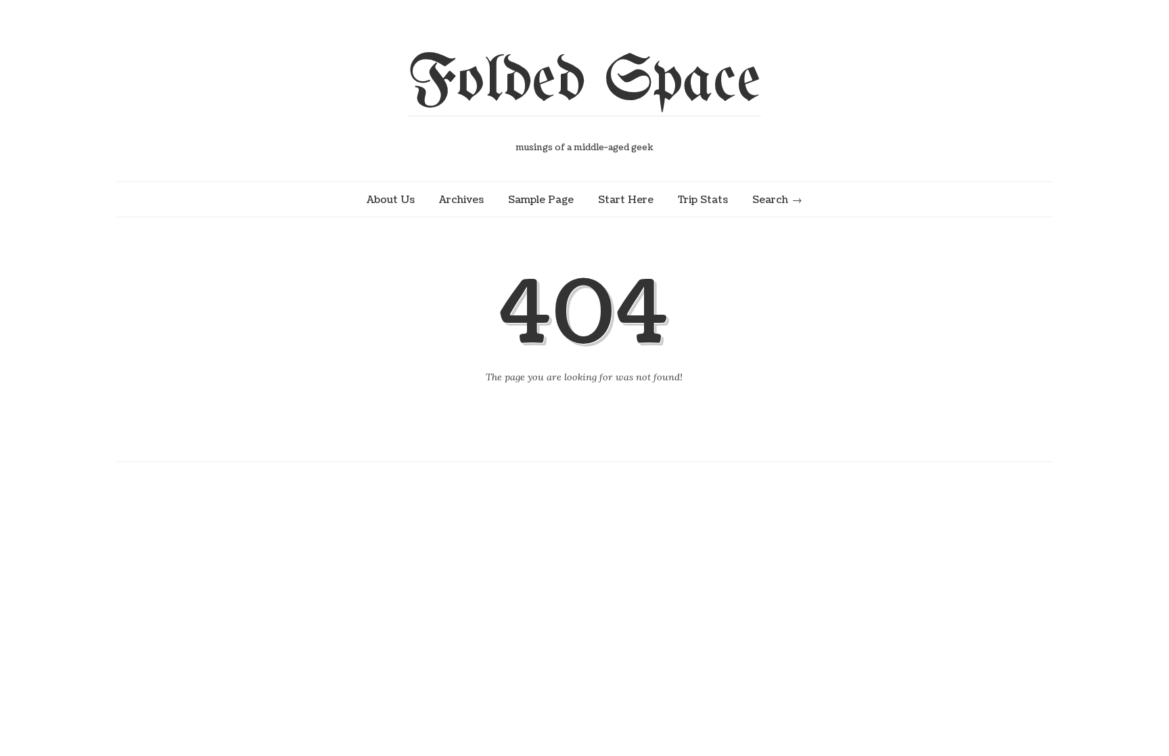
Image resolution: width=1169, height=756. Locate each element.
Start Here (626, 199)
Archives (461, 199)
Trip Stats (703, 199)
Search (770, 199)
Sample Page (541, 199)
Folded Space (584, 82)
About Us (391, 199)
